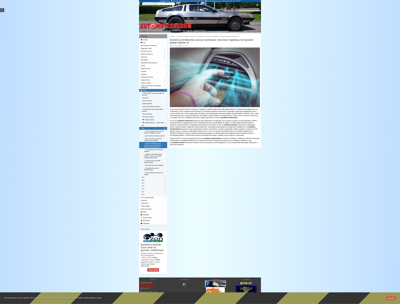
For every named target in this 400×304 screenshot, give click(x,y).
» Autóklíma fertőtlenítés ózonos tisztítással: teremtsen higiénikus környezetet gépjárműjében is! (152, 145)
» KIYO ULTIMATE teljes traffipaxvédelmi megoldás (152, 110)
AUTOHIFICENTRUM (184, 282)
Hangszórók (144, 57)
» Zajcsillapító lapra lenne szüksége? (153, 165)
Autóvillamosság (146, 217)
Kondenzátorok (145, 203)
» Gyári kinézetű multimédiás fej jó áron (154, 136)
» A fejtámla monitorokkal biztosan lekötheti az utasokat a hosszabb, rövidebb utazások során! (153, 155)
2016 (143, 186)
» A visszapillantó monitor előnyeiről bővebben (153, 150)
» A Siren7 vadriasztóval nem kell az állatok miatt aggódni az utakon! (153, 132)
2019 (143, 177)
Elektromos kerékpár (146, 209)
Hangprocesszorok (146, 68)
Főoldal (172, 36)
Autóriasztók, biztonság (147, 77)
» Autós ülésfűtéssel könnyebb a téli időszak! (153, 173)
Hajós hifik (143, 71)
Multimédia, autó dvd (146, 51)
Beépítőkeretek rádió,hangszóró (149, 63)
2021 (143, 125)
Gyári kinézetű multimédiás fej (149, 45)
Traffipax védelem (145, 206)
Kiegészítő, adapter (146, 83)
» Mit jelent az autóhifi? (148, 117)
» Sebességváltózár (147, 103)
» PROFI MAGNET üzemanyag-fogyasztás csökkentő (153, 94)
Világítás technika (145, 80)
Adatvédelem (145, 223)
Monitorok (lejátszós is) (147, 54)
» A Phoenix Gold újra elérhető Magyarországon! (152, 161)
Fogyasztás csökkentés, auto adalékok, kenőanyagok (151, 86)
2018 (143, 180)
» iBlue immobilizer (147, 100)
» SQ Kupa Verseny (147, 114)
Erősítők (143, 65)
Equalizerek (144, 200)
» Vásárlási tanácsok (148, 119)
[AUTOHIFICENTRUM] (184, 285)
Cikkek (144, 90)
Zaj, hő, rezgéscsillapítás (147, 197)
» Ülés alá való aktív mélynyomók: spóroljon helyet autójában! (153, 139)
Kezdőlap (145, 40)
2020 (143, 128)
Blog (143, 42)
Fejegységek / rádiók (146, 48)
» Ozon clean (145, 98)
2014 (143, 192)
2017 (143, 183)
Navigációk (144, 74)
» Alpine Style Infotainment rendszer (151, 106)
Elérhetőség (145, 215)
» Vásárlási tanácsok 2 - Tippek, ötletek (153, 122)
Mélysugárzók (144, 60)
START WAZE (153, 270)
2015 (143, 189)
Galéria (144, 212)
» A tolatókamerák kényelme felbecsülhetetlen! (151, 169)
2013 (143, 194)
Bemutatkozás (146, 220)
